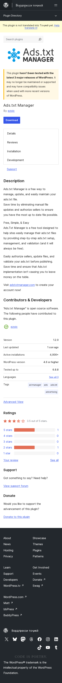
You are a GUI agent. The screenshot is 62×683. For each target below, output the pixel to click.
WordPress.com (15, 597)
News (7, 544)
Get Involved (41, 567)
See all (54, 460)
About (7, 538)
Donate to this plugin (16, 517)
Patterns (38, 556)
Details (11, 133)
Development (15, 160)
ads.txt (53, 385)
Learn (7, 567)
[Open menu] (56, 5)
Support (12, 169)
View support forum (15, 486)
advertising (51, 392)
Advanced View (13, 401)
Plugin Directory (12, 15)
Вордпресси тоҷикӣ (25, 630)
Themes (38, 544)
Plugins (37, 550)
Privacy (8, 556)
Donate (39, 579)
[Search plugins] (40, 39)
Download (12, 120)
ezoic (11, 110)
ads (46, 385)
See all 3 (54, 377)
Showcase (39, 538)
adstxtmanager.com (22, 285)
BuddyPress (12, 615)
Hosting (8, 550)
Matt (8, 603)
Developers (10, 579)
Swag (38, 585)
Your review (10, 460)
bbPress (10, 609)
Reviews (12, 142)
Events (37, 573)
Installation (14, 151)
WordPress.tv (13, 585)
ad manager (35, 385)
